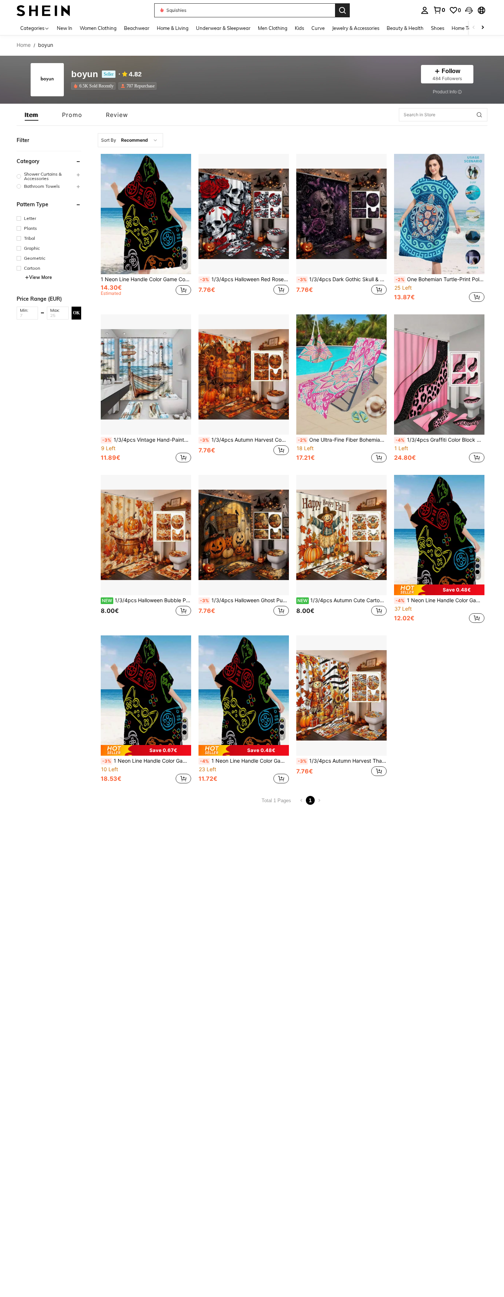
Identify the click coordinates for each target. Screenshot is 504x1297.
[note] (439, 589)
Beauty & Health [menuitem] (405, 28)
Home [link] (24, 45)
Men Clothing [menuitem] (272, 28)
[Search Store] (479, 114)
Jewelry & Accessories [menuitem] (355, 28)
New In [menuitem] (64, 28)
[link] (439, 10)
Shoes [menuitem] (437, 28)
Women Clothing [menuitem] (98, 28)
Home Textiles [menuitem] (467, 28)
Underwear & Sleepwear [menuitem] (223, 28)
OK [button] (76, 312)
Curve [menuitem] (318, 28)
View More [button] (40, 277)
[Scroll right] (482, 28)
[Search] (342, 10)
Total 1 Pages (276, 800)
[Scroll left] (473, 28)
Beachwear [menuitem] (136, 28)
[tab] (31, 115)
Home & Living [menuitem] (173, 28)
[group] (49, 176)
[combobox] (130, 140)
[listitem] (94, 86)
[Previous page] (301, 800)
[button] (469, 10)
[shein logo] (43, 10)
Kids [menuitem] (299, 28)
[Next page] (319, 800)
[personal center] (424, 10)
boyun (84, 74)
